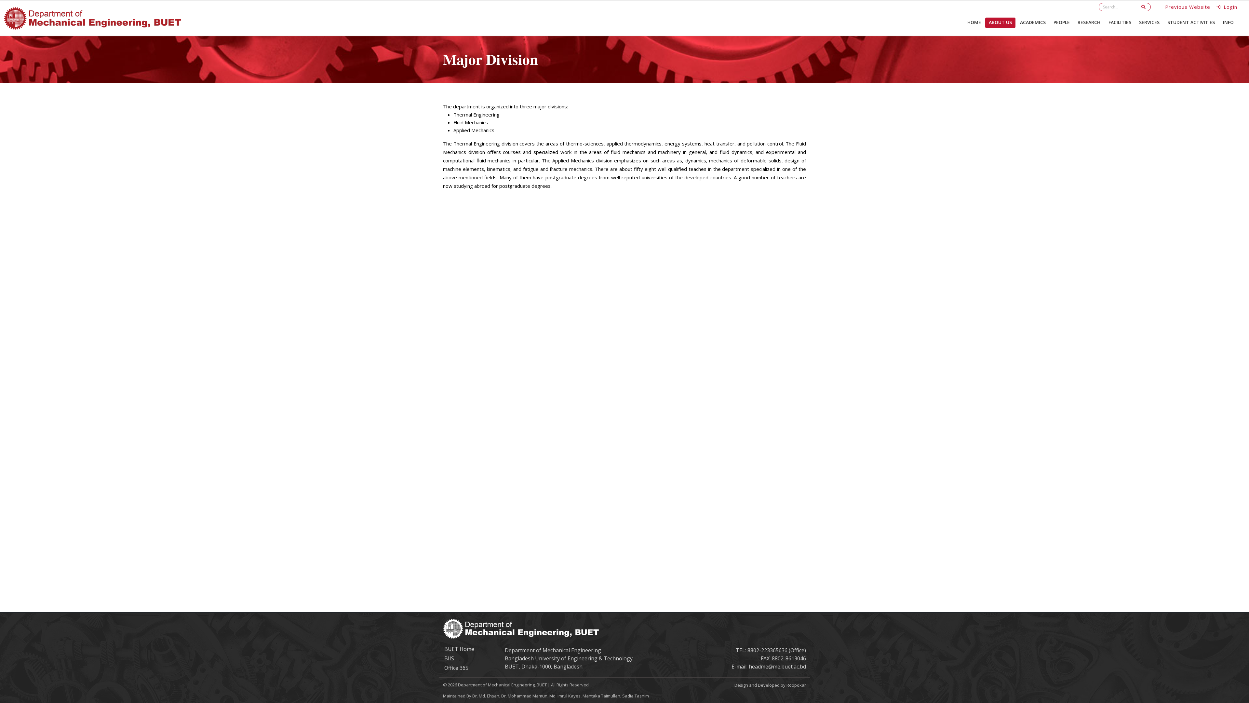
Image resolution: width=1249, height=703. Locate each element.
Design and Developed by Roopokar (770, 685)
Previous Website (1187, 7)
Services (1149, 22)
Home (974, 22)
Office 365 (456, 667)
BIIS (449, 658)
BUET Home (459, 649)
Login (1229, 7)
